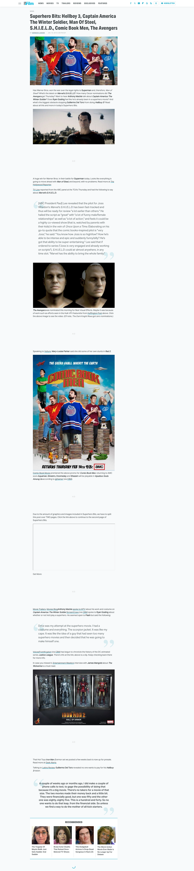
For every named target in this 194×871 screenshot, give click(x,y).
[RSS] (151, 3)
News (32, 11)
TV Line (36, 189)
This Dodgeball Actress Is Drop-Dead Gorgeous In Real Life (85, 849)
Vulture (47, 351)
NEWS (41, 3)
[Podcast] (156, 3)
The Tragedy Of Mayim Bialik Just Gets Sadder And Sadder (39, 851)
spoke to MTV (79, 609)
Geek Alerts (51, 762)
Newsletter (169, 3)
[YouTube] (139, 3)
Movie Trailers (39, 609)
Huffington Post (95, 313)
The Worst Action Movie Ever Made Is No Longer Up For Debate (105, 851)
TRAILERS (66, 3)
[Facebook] (131, 3)
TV (57, 3)
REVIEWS (77, 3)
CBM (69, 479)
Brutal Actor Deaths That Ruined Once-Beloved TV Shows (62, 849)
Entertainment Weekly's (63, 663)
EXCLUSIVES (89, 3)
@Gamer (59, 479)
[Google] (147, 3)
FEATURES (102, 3)
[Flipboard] (143, 3)
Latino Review (48, 767)
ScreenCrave (73, 612)
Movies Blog (52, 609)
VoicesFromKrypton (42, 652)
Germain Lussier (38, 33)
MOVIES (50, 3)
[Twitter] (135, 3)
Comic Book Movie (41, 473)
